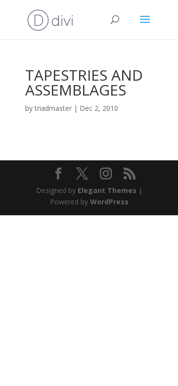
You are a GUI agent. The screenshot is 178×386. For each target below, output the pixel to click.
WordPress (109, 201)
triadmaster (53, 108)
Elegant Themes (107, 190)
